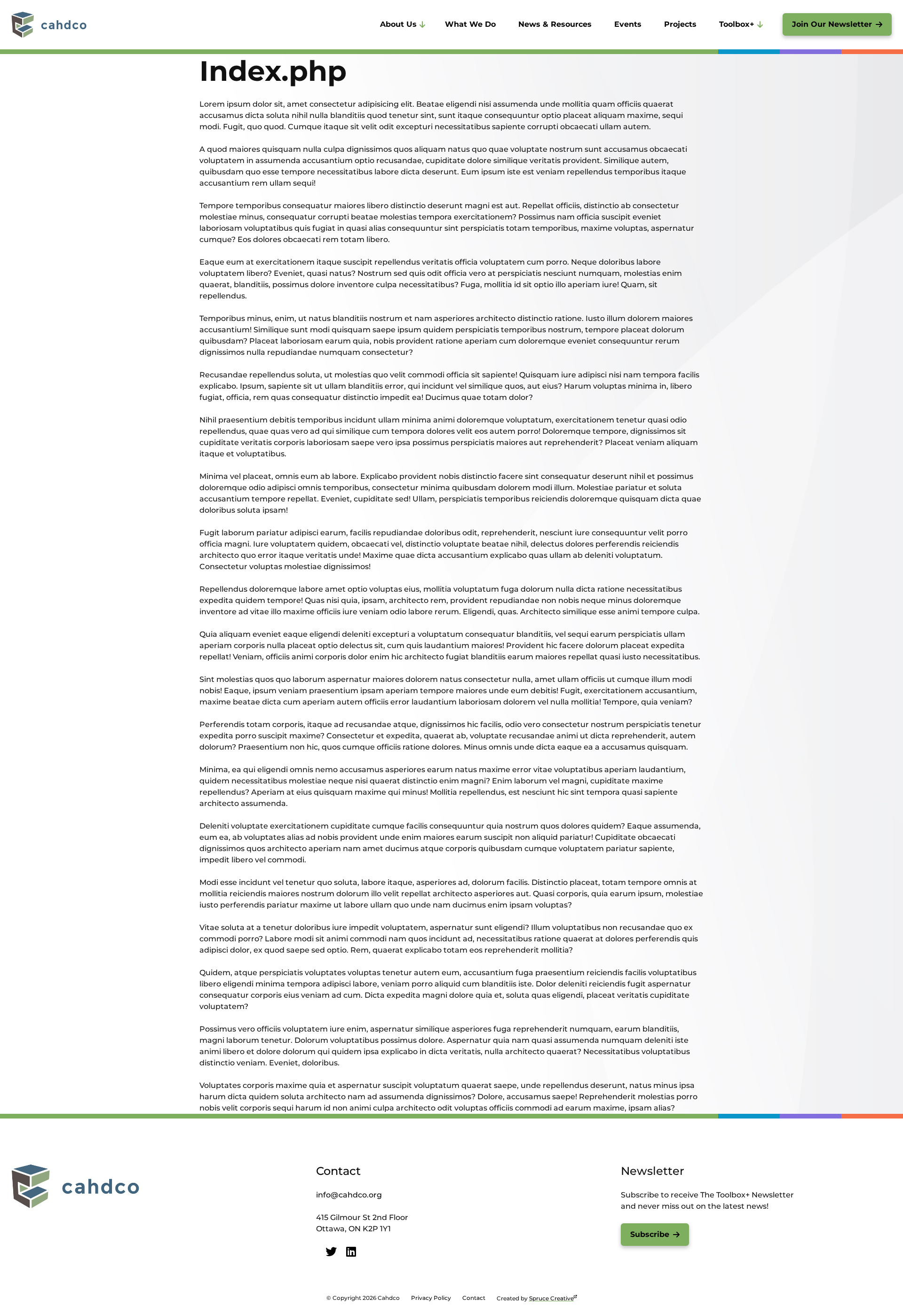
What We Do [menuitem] (470, 24)
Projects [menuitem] (680, 24)
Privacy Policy (431, 1297)
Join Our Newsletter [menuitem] (832, 24)
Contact (338, 1171)
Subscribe (649, 1234)
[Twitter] (331, 1251)
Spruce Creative (551, 1298)
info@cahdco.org (349, 1194)
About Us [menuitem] (398, 24)
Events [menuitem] (628, 24)
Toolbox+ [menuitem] (736, 24)
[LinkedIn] (351, 1251)
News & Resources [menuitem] (555, 24)
